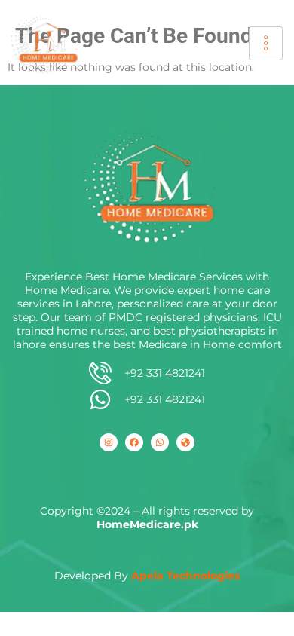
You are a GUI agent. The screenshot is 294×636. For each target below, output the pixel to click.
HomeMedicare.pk (147, 524)
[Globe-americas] (185, 442)
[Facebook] (134, 442)
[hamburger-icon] (266, 43)
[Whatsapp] (160, 442)
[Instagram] (109, 442)
